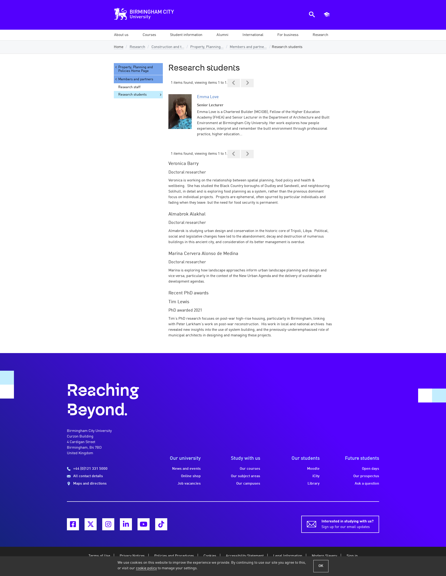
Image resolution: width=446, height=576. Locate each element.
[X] (91, 524)
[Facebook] (73, 524)
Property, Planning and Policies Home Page (135, 69)
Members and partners (135, 79)
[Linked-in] (126, 524)
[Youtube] (144, 524)
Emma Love (208, 97)
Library (314, 484)
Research (137, 47)
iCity (316, 476)
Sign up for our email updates (347, 524)
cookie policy (146, 568)
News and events (186, 469)
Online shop (191, 476)
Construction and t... (167, 47)
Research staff (129, 87)
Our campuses (248, 484)
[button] (121, 35)
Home (118, 47)
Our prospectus (366, 476)
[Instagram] (108, 524)
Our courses (250, 469)
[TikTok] (161, 524)
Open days (370, 469)
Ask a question (367, 484)
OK (320, 566)
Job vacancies (189, 484)
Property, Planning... (206, 47)
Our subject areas (245, 476)
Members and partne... (248, 47)
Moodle (313, 469)
